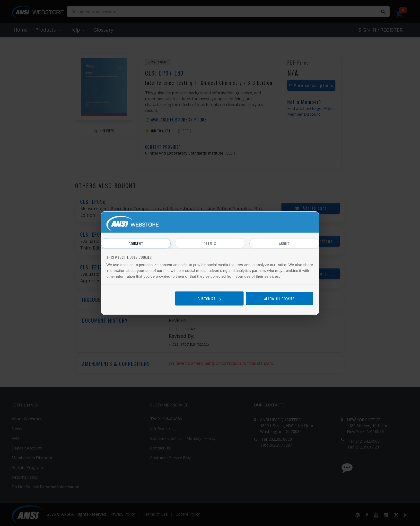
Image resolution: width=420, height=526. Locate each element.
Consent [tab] (136, 243)
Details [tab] (210, 243)
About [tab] (284, 243)
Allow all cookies (279, 298)
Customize (207, 298)
